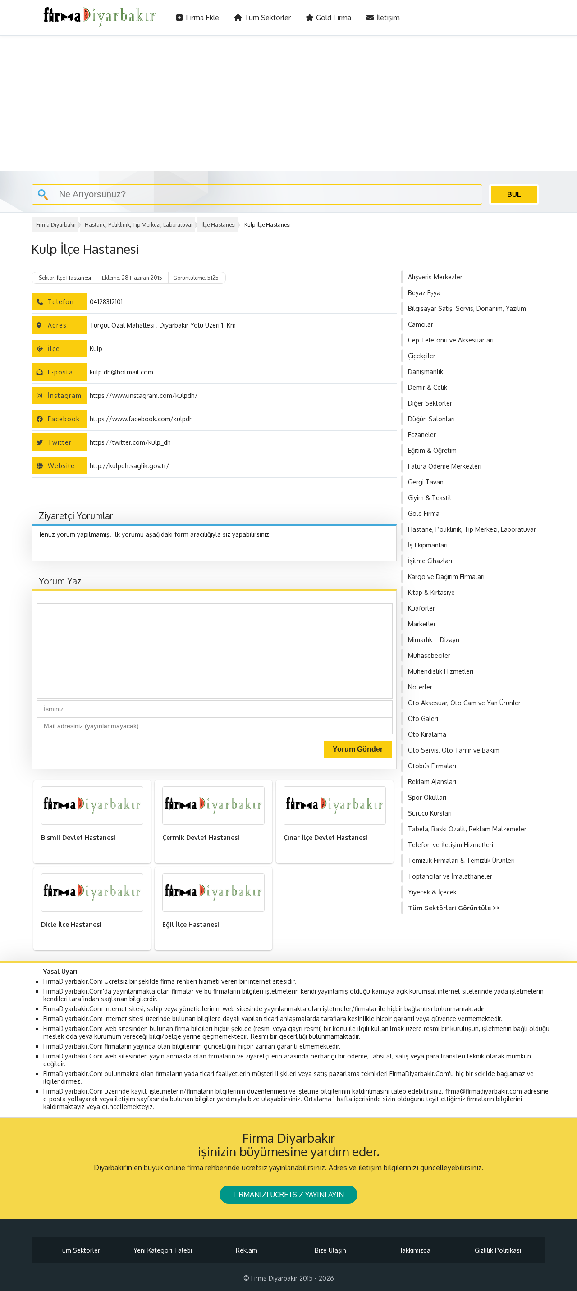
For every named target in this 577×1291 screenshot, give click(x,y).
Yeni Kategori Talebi (162, 1250)
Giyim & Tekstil (429, 498)
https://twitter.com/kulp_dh (130, 442)
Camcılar (420, 324)
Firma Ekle (201, 17)
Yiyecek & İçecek (432, 892)
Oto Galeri (423, 718)
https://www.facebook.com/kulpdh (141, 419)
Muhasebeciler (429, 655)
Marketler (422, 624)
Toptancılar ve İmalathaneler (450, 876)
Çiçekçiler (421, 356)
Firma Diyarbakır (56, 224)
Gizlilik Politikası (498, 1250)
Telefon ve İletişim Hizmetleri (450, 845)
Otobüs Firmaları (432, 766)
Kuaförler (421, 608)
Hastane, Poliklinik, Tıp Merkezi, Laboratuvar (139, 224)
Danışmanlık (425, 371)
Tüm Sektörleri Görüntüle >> (454, 908)
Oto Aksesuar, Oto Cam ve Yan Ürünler (464, 703)
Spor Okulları (427, 797)
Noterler (420, 687)
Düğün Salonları (431, 419)
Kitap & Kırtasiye (431, 592)
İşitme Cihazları (430, 561)
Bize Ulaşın (330, 1250)
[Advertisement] (288, 103)
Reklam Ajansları (432, 781)
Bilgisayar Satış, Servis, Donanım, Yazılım (467, 308)
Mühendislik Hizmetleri (440, 671)
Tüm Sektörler (267, 17)
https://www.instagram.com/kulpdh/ (144, 395)
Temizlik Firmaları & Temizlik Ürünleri (461, 860)
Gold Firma (332, 17)
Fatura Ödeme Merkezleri (444, 466)
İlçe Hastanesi (218, 224)
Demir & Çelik (427, 387)
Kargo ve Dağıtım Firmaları (446, 576)
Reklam (246, 1250)
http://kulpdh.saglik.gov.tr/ (129, 466)
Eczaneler (422, 434)
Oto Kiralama (427, 734)
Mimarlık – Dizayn (433, 639)
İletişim (387, 17)
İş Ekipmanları (428, 545)
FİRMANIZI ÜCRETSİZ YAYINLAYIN (288, 1194)
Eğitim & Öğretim (432, 450)
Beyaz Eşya (424, 293)
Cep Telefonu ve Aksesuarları (451, 340)
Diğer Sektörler (430, 403)
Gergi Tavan (426, 482)
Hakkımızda (414, 1250)
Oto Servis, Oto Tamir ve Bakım (453, 750)
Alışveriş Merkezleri (436, 277)
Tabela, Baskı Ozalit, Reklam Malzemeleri (468, 829)
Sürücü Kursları (430, 813)
